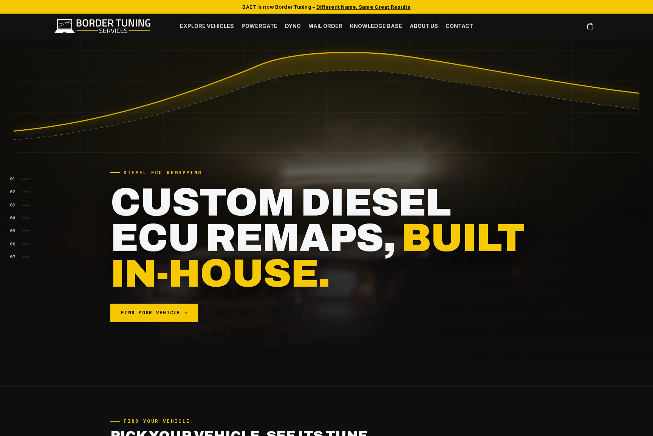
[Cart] (590, 26)
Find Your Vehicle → (154, 312)
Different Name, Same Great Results (363, 7)
